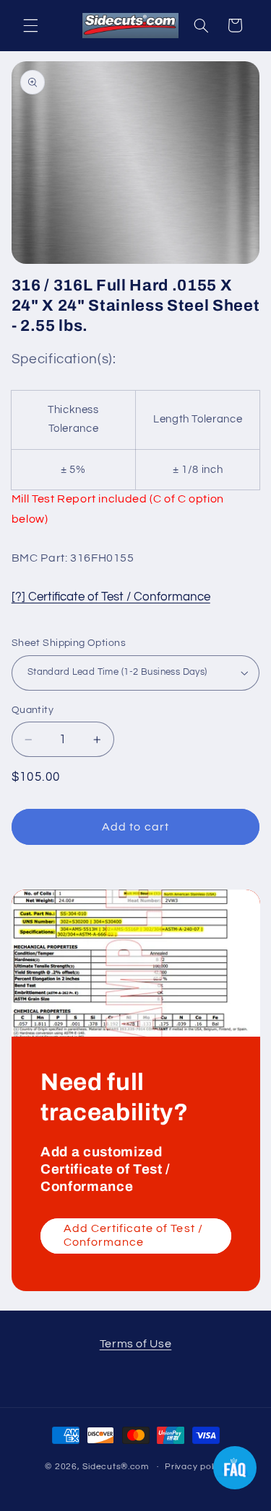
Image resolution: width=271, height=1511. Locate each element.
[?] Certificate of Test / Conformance (111, 596)
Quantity (32, 710)
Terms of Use (136, 1344)
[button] (30, 25)
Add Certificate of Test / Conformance (132, 1235)
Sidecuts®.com (115, 1467)
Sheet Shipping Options (69, 643)
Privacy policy (195, 1467)
